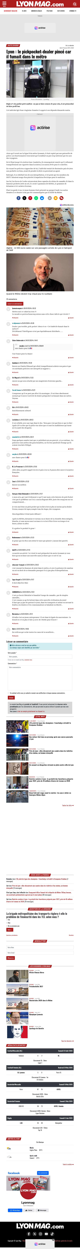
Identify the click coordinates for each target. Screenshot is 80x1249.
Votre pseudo (12, 653)
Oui (9, 919)
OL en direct (32, 721)
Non (9, 923)
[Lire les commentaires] (61, 198)
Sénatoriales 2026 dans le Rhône (40, 1000)
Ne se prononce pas (14, 926)
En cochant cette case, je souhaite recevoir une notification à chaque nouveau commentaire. (37, 693)
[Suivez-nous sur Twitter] (34, 1235)
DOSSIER (31, 970)
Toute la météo (67, 1164)
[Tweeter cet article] (24, 198)
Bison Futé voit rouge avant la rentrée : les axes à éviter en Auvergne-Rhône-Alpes (50, 794)
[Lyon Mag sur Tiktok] (51, 1235)
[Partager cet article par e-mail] (56, 198)
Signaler (71, 318)
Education (32, 777)
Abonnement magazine (10, 11)
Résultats (71, 935)
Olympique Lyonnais (36, 1014)
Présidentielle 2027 (36, 986)
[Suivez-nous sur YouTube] (46, 1235)
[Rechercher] (74, 4)
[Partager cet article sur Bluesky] (42, 198)
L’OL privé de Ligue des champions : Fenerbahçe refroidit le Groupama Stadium (50, 724)
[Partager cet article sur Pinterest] (30, 198)
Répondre (15, 318)
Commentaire (12, 663)
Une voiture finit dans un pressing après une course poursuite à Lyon (51, 738)
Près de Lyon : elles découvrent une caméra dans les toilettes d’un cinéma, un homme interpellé (51, 752)
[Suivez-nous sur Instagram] (40, 1235)
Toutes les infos (67, 805)
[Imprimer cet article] (50, 198)
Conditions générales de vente (63, 1241)
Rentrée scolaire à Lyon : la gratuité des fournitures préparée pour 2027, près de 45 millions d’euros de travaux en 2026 (51, 780)
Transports (32, 791)
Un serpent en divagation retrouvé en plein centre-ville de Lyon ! (51, 766)
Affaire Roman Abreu (36, 972)
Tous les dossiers (66, 1041)
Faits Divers (61, 11)
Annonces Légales (36, 11)
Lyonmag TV (72, 11)
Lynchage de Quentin (36, 1028)
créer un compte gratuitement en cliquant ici (30, 711)
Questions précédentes (12, 935)
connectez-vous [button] (28, 660)
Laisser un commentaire (15, 304)
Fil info (24, 11)
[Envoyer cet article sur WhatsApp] (36, 198)
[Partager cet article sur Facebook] (18, 198)
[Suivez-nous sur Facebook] (28, 1192)
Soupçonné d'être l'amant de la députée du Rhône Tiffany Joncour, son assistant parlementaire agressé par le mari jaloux (38, 893)
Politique (49, 11)
